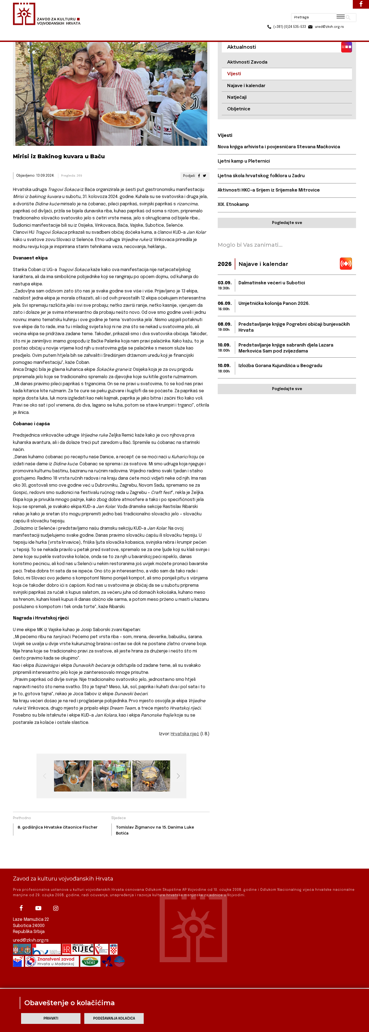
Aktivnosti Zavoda (247, 62)
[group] (72, 776)
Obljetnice (238, 108)
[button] (178, 776)
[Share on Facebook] (198, 176)
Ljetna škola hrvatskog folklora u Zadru (261, 176)
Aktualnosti (48, 29)
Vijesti (70, 29)
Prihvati (50, 1018)
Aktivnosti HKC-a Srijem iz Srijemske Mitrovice (269, 190)
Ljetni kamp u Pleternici (244, 161)
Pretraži (327, 6)
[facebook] (21, 908)
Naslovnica (22, 29)
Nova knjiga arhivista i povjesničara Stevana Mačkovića (279, 147)
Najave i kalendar (246, 85)
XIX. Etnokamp (233, 204)
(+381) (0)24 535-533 (269, 16)
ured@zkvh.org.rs (31, 940)
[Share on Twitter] (204, 176)
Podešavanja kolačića (114, 1018)
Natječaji (237, 97)
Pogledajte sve (287, 223)
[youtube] (38, 908)
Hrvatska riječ (185, 734)
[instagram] (56, 908)
